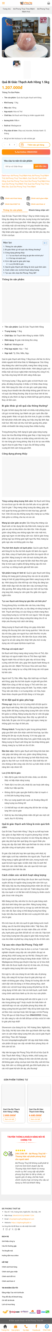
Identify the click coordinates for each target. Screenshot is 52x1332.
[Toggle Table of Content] (44, 243)
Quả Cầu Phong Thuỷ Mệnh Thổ (14, 184)
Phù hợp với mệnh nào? (17, 258)
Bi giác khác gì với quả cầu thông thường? (23, 250)
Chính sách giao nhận (39, 198)
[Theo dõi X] (13, 1229)
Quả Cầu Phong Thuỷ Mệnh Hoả (36, 181)
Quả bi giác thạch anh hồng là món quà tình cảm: (26, 267)
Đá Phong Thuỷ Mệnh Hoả (21, 176)
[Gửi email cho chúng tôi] (16, 1229)
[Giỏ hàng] (48, 3)
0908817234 (29, 1215)
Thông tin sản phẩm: (13, 247)
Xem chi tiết (9, 1119)
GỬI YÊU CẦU (41, 166)
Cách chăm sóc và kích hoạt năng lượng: (22, 270)
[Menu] (3, 3)
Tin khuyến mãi (7, 1251)
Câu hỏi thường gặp (9, 1246)
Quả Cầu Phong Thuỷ (15, 181)
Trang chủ (7, 9)
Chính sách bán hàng (13, 198)
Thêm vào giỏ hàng (35, 145)
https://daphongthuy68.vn (21, 1223)
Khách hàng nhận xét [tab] (39, 210)
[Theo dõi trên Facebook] (3, 1229)
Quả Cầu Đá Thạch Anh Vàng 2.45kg (11, 1110)
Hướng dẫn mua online (10, 1255)
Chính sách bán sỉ (38, 204)
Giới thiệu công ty (8, 1241)
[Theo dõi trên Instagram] (7, 1229)
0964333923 (18, 1215)
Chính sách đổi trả (8, 1276)
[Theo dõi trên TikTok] (10, 1229)
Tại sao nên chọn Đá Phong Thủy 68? (20, 273)
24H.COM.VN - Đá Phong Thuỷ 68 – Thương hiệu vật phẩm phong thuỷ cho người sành (31, 1156)
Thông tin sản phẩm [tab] (12, 210)
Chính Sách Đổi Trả (12, 204)
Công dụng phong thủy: (15, 253)
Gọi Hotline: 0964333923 (27, 152)
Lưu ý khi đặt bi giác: (16, 264)
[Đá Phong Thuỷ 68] (26, 3)
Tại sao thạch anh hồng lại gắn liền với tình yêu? (26, 255)
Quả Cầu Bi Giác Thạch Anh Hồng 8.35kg (36, 1110)
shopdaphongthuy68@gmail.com (21, 1219)
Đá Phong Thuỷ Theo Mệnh (24, 9)
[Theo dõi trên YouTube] (19, 1229)
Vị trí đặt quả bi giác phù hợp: (17, 261)
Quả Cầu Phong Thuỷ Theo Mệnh (23, 187)
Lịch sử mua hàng (8, 1304)
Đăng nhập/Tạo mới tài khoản (13, 1292)
